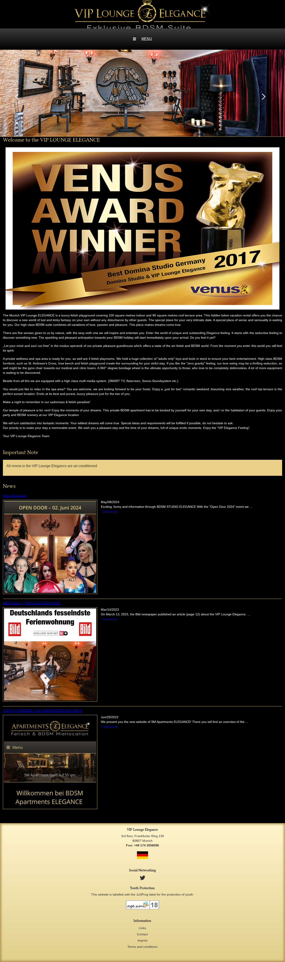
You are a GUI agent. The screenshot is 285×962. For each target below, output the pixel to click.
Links (142, 928)
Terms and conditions (142, 946)
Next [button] (263, 96)
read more (110, 511)
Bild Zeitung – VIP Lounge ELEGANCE (31, 603)
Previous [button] (16, 96)
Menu (146, 39)
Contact (142, 934)
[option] (142, 93)
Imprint (142, 940)
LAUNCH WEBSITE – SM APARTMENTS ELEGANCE (42, 711)
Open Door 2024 (14, 496)
